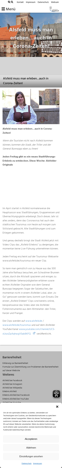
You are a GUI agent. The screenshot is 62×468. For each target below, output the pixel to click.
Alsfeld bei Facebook (12, 380)
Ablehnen (31, 447)
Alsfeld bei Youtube (12, 402)
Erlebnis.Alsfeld (10, 391)
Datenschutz (26, 463)
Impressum (37, 463)
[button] (57, 406)
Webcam (55, 2)
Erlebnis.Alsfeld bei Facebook (16, 395)
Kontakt (20, 2)
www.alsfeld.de (33, 321)
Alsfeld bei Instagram (12, 384)
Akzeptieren (31, 439)
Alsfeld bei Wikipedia (12, 388)
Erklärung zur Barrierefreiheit (15, 363)
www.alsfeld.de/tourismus (17, 325)
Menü (10, 9)
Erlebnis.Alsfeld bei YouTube (16, 399)
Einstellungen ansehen (31, 456)
